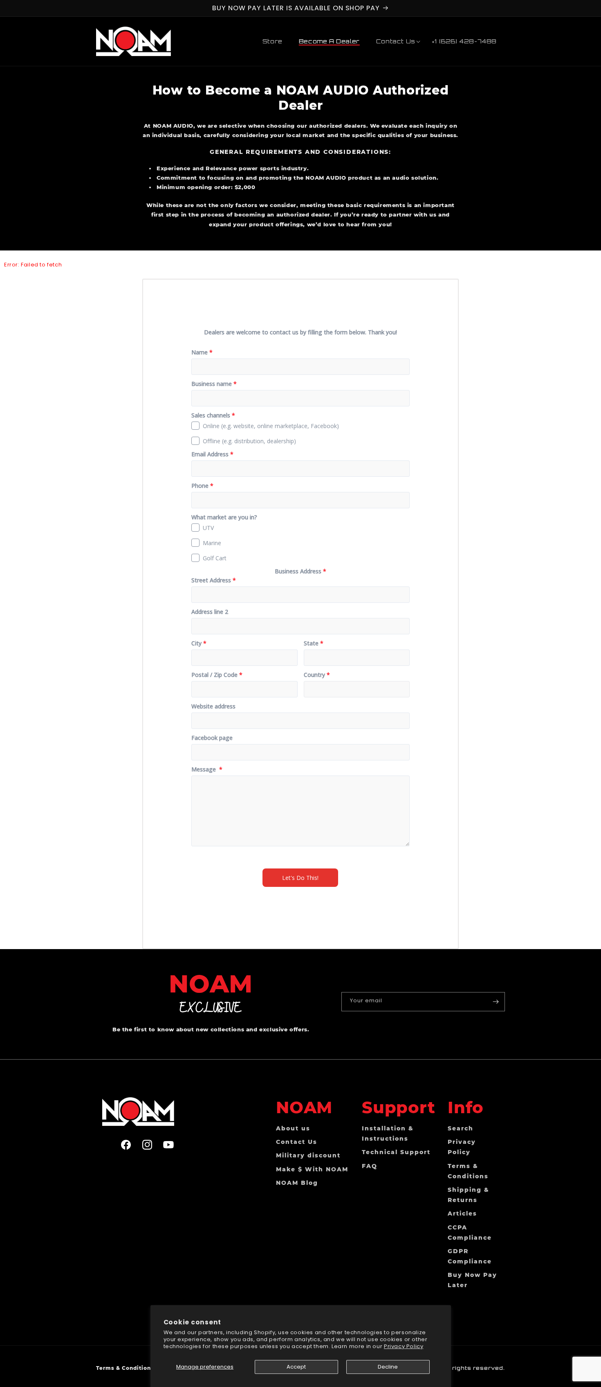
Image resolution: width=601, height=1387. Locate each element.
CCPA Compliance (470, 1232)
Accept (296, 1367)
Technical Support (396, 1152)
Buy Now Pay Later (472, 1280)
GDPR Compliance (470, 1256)
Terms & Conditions (468, 1171)
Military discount (308, 1155)
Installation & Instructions (388, 1133)
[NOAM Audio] (147, 1111)
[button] (396, 41)
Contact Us (296, 1141)
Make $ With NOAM (312, 1169)
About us (293, 1128)
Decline (388, 1367)
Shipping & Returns (468, 1194)
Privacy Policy (403, 1346)
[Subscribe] (496, 1001)
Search (460, 1128)
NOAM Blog (297, 1182)
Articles (462, 1213)
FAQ (369, 1165)
